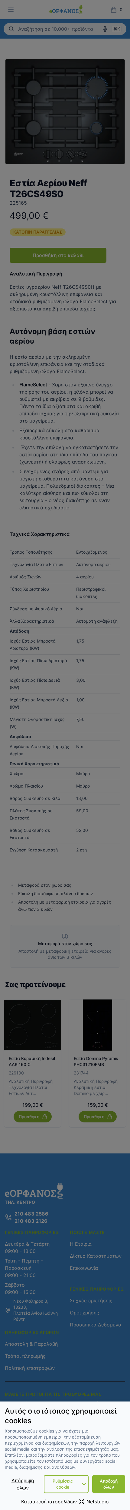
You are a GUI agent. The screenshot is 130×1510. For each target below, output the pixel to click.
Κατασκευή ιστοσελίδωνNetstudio (65, 1502)
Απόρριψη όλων (22, 1484)
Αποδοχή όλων (109, 1484)
